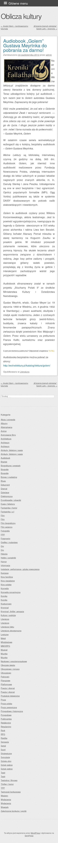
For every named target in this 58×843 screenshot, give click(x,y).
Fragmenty (5, 538)
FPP (3, 534)
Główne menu (18, 3)
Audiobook (5, 457)
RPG (3, 734)
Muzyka (4, 653)
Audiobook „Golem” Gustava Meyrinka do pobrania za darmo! (25, 45)
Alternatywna (6, 427)
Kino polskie (6, 584)
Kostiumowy (6, 603)
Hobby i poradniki (8, 557)
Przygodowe (6, 715)
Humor (4, 561)
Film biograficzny (8, 523)
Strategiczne (6, 753)
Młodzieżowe (6, 642)
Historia (4, 553)
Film (3, 515)
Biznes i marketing (9, 477)
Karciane (5, 573)
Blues (3, 480)
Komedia (5, 588)
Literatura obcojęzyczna (11, 630)
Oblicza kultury (21, 16)
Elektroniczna (7, 496)
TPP (3, 788)
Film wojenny (6, 527)
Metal (3, 638)
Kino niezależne (8, 580)
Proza (3, 699)
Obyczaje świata (8, 665)
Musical (4, 649)
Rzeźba (4, 738)
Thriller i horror (7, 784)
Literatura (24, 371)
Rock (3, 730)
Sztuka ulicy (6, 761)
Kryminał (5, 607)
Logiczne (5, 634)
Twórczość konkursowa (11, 791)
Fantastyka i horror (9, 507)
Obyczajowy (6, 672)
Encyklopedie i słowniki (11, 500)
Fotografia (5, 530)
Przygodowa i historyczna (12, 711)
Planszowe (5, 680)
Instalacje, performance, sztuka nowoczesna (20, 569)
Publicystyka (6, 718)
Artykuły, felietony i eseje (12, 450)
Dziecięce (5, 492)
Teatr (3, 772)
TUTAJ (51, 351)
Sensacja (5, 741)
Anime (3, 431)
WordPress (35, 833)
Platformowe (6, 684)
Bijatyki (4, 461)
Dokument (5, 484)
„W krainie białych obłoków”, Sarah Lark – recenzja (45, 27)
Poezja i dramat (8, 688)
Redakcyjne (6, 722)
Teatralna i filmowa (9, 780)
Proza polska (6, 703)
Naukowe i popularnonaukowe (14, 661)
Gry (2, 546)
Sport (3, 749)
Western (4, 795)
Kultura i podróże (8, 615)
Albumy (4, 423)
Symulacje (5, 757)
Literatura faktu (7, 626)
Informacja (5, 565)
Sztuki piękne (7, 764)
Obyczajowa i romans (10, 669)
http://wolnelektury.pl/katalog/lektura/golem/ (26, 365)
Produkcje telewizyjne (10, 695)
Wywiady (5, 807)
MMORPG (5, 645)
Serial (3, 745)
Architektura (6, 438)
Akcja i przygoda (8, 419)
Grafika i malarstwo (9, 542)
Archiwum (5, 442)
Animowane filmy (8, 434)
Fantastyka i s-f (7, 511)
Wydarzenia (6, 799)
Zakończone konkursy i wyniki (13, 811)
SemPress (29, 835)
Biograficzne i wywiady (10, 465)
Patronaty (5, 676)
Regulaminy (6, 726)
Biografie (5, 469)
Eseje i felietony (8, 503)
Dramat (4, 488)
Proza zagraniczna (9, 707)
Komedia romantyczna (10, 592)
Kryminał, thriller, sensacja (12, 611)
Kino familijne (7, 576)
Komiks (4, 596)
